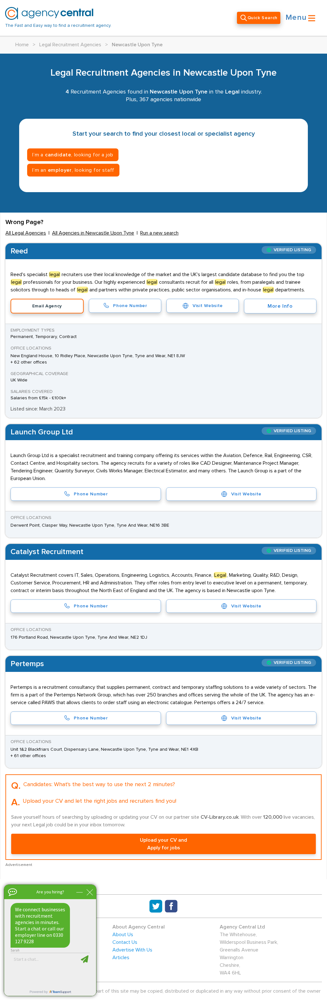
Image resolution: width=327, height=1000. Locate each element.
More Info (280, 306)
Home (22, 44)
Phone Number (130, 306)
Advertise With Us (132, 949)
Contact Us (124, 942)
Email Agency (47, 306)
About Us (122, 934)
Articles (120, 957)
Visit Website (208, 306)
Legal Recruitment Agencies (70, 44)
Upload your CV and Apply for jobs (163, 844)
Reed (19, 251)
